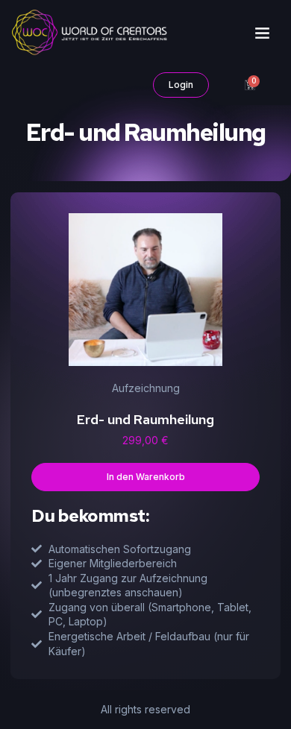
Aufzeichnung (146, 388)
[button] (262, 33)
